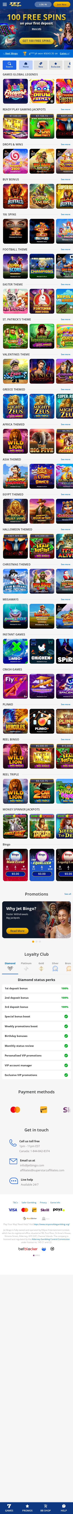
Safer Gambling (29, 1202)
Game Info (55, 1202)
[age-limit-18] (52, 1249)
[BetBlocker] (28, 1248)
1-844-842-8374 (40, 1151)
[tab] (10, 967)
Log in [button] (43, 4)
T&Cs (15, 1202)
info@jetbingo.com (32, 1165)
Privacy (43, 1202)
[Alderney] (36, 1255)
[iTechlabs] (44, 1249)
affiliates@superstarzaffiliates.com (42, 1170)
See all (68, 893)
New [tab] (41, 66)
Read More (17, 931)
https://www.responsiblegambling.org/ (52, 1224)
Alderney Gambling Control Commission (51, 1239)
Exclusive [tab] (55, 66)
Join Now (62, 4)
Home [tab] (26, 66)
